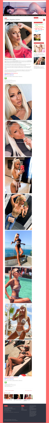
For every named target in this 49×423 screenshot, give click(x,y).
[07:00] (14, 400)
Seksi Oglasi (7, 20)
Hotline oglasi (23, 15)
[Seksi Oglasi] (24, 2)
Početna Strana (8, 15)
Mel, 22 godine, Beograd (17, 399)
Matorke (12, 15)
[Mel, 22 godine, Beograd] (18, 394)
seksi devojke (16, 20)
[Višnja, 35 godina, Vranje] (8, 394)
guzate (10, 20)
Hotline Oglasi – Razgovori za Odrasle (38, 53)
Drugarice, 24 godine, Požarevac (27, 400)
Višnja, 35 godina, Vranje (8, 399)
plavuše (14, 20)
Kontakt (22, 407)
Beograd (19, 15)
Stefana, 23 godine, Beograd (9, 390)
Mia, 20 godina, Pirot (28, 390)
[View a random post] (44, 15)
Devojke (16, 15)
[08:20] (4, 400)
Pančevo (12, 20)
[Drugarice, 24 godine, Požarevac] (28, 394)
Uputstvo (27, 15)
